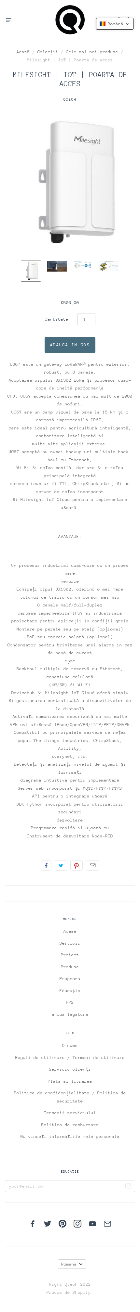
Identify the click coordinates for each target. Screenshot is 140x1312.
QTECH (70, 99)
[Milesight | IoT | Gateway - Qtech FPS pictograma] (31, 271)
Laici (46, 865)
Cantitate (56, 319)
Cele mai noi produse (92, 51)
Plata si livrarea (70, 1081)
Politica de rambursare (70, 1124)
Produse (70, 966)
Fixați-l (76, 865)
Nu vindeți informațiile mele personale (70, 1136)
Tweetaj (61, 865)
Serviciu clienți (70, 1069)
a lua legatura (70, 1014)
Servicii (70, 943)
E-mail (92, 865)
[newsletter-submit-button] (128, 1186)
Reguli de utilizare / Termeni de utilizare (70, 1057)
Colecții (47, 51)
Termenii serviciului (70, 1112)
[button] (114, 23)
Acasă (23, 51)
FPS (70, 1002)
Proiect (70, 954)
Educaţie (70, 990)
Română (69, 1264)
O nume (70, 1045)
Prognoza (70, 978)
